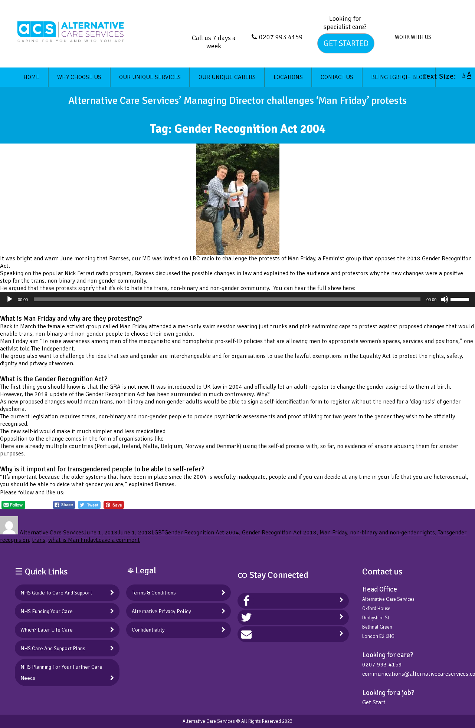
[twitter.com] (246, 617)
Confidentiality (148, 629)
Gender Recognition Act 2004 (201, 532)
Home (31, 77)
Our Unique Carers (227, 77)
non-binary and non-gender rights (392, 532)
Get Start (374, 702)
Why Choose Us (79, 77)
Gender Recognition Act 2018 (279, 532)
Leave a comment (118, 540)
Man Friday (333, 532)
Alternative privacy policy (161, 611)
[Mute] (444, 299)
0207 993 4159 (281, 37)
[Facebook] (246, 601)
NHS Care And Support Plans (52, 648)
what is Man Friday (72, 540)
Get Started (346, 43)
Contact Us (337, 77)
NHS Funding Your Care (46, 611)
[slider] (461, 298)
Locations (288, 77)
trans (38, 540)
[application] (237, 299)
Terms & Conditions (154, 592)
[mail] (246, 634)
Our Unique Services (150, 77)
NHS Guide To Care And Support (56, 592)
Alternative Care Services (52, 532)
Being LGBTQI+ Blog (398, 77)
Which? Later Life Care (46, 629)
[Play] (9, 299)
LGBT (157, 532)
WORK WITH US (413, 37)
